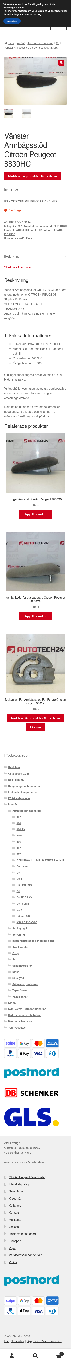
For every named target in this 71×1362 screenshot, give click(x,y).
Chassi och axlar (18, 773)
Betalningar (16, 1191)
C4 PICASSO (24, 897)
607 (19, 854)
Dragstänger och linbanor (24, 786)
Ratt (14, 959)
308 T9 (21, 829)
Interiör (21, 43)
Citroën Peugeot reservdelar (27, 1177)
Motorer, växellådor (20, 1021)
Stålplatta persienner (25, 984)
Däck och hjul (16, 779)
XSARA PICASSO (27, 922)
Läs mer (35, 727)
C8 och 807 (23, 916)
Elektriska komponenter (23, 792)
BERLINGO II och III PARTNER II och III (40, 860)
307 (20, 226)
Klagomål (15, 1198)
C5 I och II (23, 903)
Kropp (12, 1003)
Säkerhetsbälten (22, 965)
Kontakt (14, 1212)
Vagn (12, 1248)
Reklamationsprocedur (23, 1234)
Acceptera (12, 21)
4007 (19, 835)
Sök (35, 1356)
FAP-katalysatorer (19, 798)
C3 (57, 43)
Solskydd (18, 978)
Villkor (13, 1262)
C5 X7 (20, 910)
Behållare (14, 767)
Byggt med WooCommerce (44, 1341)
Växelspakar (19, 996)
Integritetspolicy (19, 1184)
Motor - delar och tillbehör (24, 1015)
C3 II (19, 879)
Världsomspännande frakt (25, 1255)
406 (19, 841)
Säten (15, 971)
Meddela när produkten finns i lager (32, 176)
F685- (29, 238)
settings (37, 14)
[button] (61, 63)
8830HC (20, 238)
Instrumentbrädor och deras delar (33, 941)
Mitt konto (15, 1219)
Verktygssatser (17, 1027)
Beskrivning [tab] (11, 256)
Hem (11, 43)
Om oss (14, 1227)
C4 (18, 891)
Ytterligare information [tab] (18, 267)
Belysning (18, 934)
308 (19, 823)
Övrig (15, 953)
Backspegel (19, 928)
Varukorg (54, 1352)
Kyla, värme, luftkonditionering (27, 1009)
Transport (15, 1241)
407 (19, 848)
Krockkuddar (20, 947)
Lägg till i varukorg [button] (35, 514)
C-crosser (23, 866)
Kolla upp (15, 1205)
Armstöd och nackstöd (40, 43)
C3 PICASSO (24, 885)
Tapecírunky (20, 990)
